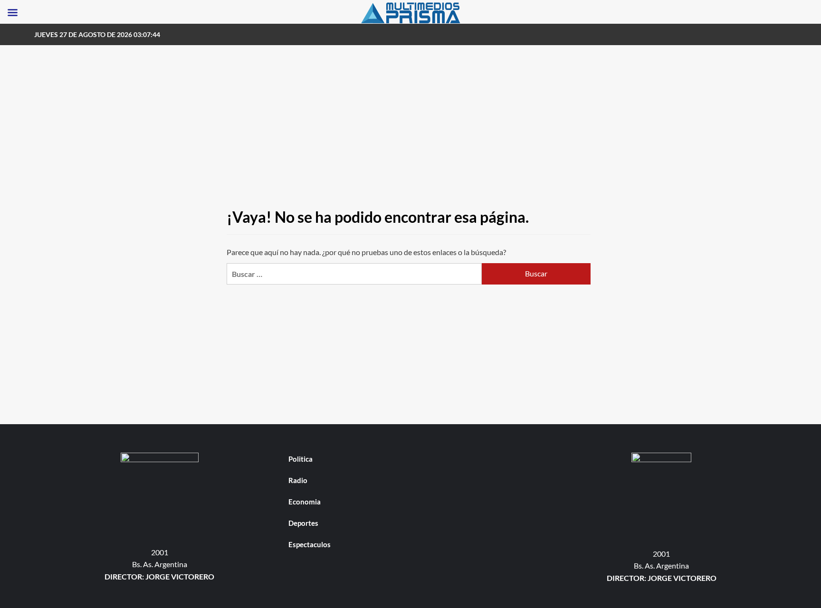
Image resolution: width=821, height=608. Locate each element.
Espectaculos (309, 544)
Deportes (303, 523)
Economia (304, 501)
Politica (300, 459)
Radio (297, 480)
